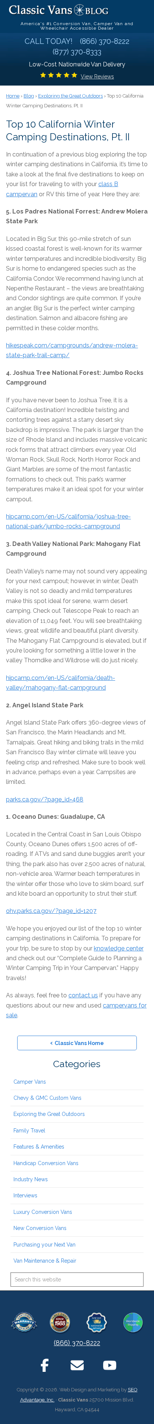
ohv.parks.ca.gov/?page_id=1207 (51, 910)
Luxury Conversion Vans (42, 1212)
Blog (29, 96)
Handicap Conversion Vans (45, 1163)
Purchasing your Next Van (44, 1245)
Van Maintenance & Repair (44, 1261)
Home (12, 96)
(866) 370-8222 (77, 1343)
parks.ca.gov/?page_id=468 (44, 799)
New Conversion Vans (40, 1228)
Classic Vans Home (77, 1043)
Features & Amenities (38, 1147)
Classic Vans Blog (59, 10)
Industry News (30, 1179)
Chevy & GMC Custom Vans (47, 1098)
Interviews (25, 1195)
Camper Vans (29, 1082)
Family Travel (29, 1131)
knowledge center (119, 948)
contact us (83, 995)
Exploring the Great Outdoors (49, 1114)
